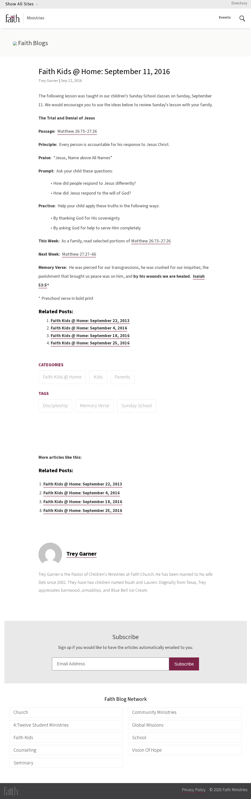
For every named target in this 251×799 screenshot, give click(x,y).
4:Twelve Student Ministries (41, 725)
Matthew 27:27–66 (79, 254)
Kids (98, 376)
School (139, 737)
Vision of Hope (147, 750)
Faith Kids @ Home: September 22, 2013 (90, 321)
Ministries (35, 18)
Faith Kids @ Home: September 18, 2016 (90, 336)
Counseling (24, 750)
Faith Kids (23, 737)
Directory (239, 3)
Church (20, 712)
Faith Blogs (32, 43)
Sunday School (136, 405)
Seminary (23, 762)
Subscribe (184, 664)
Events (225, 17)
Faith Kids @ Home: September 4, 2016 (89, 328)
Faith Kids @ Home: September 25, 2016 (90, 343)
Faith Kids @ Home (62, 376)
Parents (122, 376)
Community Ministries (154, 712)
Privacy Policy (194, 790)
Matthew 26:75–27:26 (77, 131)
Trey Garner (48, 80)
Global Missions (147, 725)
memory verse (94, 405)
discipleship (55, 405)
